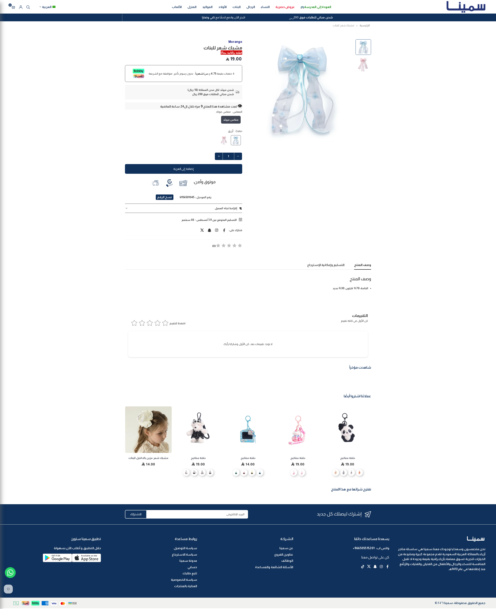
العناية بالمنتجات (185, 586)
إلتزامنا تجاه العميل (226, 208)
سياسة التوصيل (185, 548)
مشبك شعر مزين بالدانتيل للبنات (197, 457)
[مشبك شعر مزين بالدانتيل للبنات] (196, 429)
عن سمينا (286, 548)
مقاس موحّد (231, 119)
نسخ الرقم (164, 197)
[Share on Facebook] (224, 230)
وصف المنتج (362, 265)
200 (311, 17)
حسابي (192, 567)
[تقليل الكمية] (238, 156)
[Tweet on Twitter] (202, 230)
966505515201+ (364, 548)
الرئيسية (365, 25)
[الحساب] (20, 7)
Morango (235, 41)
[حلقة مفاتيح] (346, 429)
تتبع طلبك (190, 573)
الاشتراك (135, 514)
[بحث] (28, 7)
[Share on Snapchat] (209, 230)
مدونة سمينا (188, 560)
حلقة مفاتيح (346, 457)
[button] (13, 7)
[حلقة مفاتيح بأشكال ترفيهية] (147, 429)
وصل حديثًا (132, 409)
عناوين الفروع (283, 554)
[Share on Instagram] (216, 230)
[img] (229, 246)
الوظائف (287, 560)
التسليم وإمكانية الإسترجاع (325, 265)
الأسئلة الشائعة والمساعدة (274, 567)
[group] (302, 90)
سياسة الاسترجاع (184, 554)
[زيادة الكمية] (219, 156)
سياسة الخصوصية (184, 579)
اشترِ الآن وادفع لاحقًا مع (223, 17)
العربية (47, 7)
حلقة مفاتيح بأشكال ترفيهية (147, 457)
